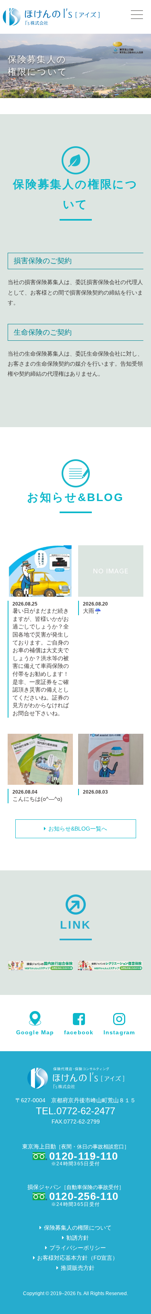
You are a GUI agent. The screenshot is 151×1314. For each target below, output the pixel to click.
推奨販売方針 (78, 1268)
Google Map (35, 1032)
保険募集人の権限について (78, 1227)
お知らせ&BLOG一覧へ (77, 828)
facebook (78, 1032)
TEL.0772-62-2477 (75, 1110)
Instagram (119, 1032)
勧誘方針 (77, 1237)
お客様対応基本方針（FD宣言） (77, 1258)
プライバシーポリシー (78, 1247)
